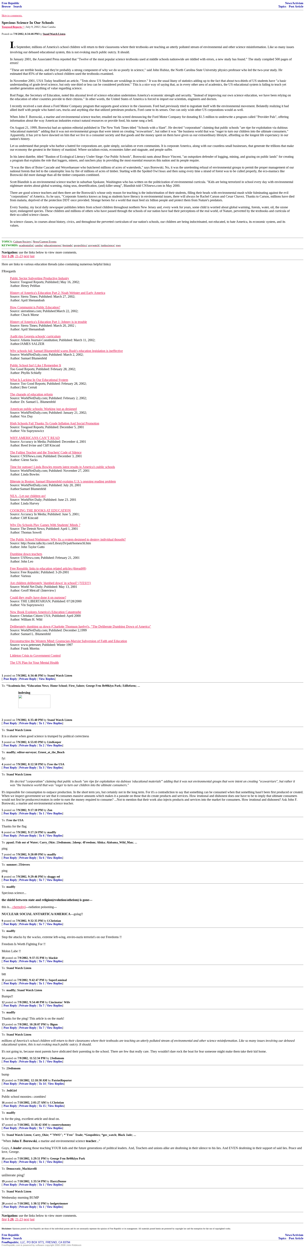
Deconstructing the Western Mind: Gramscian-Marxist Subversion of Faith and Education (68, 641)
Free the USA (55, 764)
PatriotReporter (62, 1080)
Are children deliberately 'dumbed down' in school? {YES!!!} (50, 583)
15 (3, 1080)
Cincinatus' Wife (59, 1002)
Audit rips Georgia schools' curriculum (35, 336)
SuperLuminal (58, 980)
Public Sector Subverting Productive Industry (39, 278)
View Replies (47, 678)
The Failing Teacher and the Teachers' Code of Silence (46, 452)
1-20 (10, 256)
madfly (51, 832)
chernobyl (19, 907)
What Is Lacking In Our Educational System (39, 380)
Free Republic (10, 3)
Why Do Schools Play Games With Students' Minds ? (45, 525)
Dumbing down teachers (26, 554)
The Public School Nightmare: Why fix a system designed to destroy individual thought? (68, 539)
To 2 (41, 745)
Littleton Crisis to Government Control (35, 655)
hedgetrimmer (59, 1203)
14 (3, 1058)
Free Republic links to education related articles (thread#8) (48, 568)
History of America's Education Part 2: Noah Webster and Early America (57, 293)
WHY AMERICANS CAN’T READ (35, 438)
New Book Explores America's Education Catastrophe (45, 612)
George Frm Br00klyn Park (67, 1158)
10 (3, 957)
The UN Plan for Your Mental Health (34, 662)
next (26, 256)
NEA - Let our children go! (28, 496)
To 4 (41, 835)
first (4, 256)
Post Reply (10, 678)
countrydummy (61, 1124)
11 (3, 980)
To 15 (42, 1105)
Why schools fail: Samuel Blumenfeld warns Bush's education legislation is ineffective (66, 351)
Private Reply (28, 678)
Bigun (54, 1024)
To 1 (41, 723)
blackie (53, 957)
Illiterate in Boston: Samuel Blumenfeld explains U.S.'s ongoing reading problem (63, 481)
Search (17, 6)
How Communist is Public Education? (35, 307)
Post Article (296, 6)
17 (3, 1124)
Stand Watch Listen (59, 675)
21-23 (19, 256)
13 (3, 1024)
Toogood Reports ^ (13, 26)
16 (3, 1102)
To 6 (41, 857)
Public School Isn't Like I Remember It (35, 365)
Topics (282, 6)
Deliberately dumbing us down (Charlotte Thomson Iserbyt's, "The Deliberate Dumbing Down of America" (80, 626)
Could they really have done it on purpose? (38, 597)
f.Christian (54, 920)
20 (3, 1203)
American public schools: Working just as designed (43, 409)
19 (3, 1181)
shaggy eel (53, 876)
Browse (6, 6)
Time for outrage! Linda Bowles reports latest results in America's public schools (62, 467)
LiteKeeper (54, 742)
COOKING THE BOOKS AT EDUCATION (40, 510)
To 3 (41, 767)
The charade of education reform (31, 394)
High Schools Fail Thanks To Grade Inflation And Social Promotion (54, 423)
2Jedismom (57, 1058)
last (32, 256)
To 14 (42, 1083)
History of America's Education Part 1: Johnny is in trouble (48, 322)
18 (3, 1158)
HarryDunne (58, 1181)
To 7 (41, 880)
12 (3, 1002)
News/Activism (294, 3)
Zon (49, 810)
